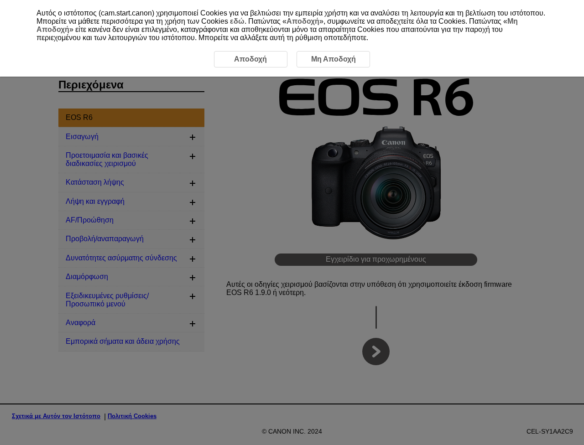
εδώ (237, 21)
